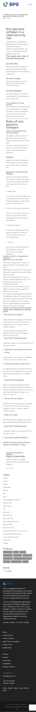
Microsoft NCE (7, 524)
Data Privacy (7, 506)
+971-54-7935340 (8, 681)
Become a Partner (9, 667)
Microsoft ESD (17, 555)
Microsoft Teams (8, 528)
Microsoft (6, 512)
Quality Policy (7, 648)
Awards (5, 484)
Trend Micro (7, 540)
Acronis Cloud (8, 552)
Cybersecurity (7, 503)
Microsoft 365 (7, 515)
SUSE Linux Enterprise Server (12, 534)
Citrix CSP (22, 552)
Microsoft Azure (8, 518)
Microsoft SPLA (8, 558)
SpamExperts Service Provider (22, 558)
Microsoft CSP (8, 555)
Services (5, 657)
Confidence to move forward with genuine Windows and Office (15, 15)
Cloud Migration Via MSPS (11, 500)
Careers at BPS (8, 635)
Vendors (5, 654)
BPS (4, 493)
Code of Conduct (8, 638)
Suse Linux (7, 561)
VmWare (25, 561)
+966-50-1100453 (8, 683)
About (5, 632)
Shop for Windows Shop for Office (17, 119)
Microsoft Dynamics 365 (11, 521)
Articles (5, 481)
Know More (7, 660)
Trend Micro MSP (16, 561)
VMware (5, 543)
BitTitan (5, 490)
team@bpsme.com (9, 676)
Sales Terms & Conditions (11, 641)
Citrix (4, 497)
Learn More (10, 468)
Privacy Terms (7, 644)
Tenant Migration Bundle (11, 537)
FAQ (4, 509)
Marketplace (7, 664)
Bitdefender (7, 487)
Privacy (19, 707)
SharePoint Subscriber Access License (15, 531)
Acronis (5, 478)
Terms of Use (9, 707)
